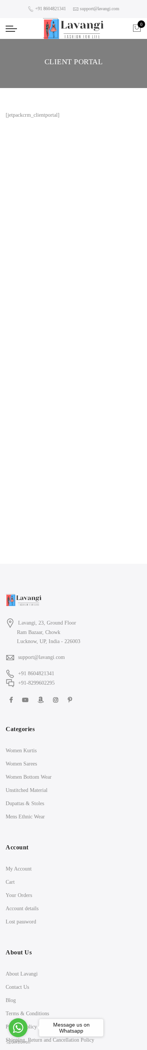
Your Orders (19, 895)
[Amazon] (42, 699)
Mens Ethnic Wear (25, 817)
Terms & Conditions (27, 1013)
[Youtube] (26, 699)
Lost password (21, 922)
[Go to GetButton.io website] (18, 1042)
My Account (19, 869)
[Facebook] (12, 699)
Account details (22, 908)
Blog (11, 1000)
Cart (10, 882)
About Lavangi (22, 974)
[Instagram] (56, 699)
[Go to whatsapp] (18, 1027)
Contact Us (17, 987)
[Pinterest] (71, 699)
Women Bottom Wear (29, 777)
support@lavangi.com (41, 657)
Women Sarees (21, 764)
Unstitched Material (26, 790)
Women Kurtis (21, 750)
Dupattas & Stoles (25, 803)
